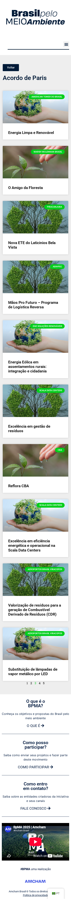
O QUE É (34, 726)
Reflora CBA (18, 486)
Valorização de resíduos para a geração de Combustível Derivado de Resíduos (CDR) (34, 609)
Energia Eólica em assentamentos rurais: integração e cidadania (27, 366)
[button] (66, 44)
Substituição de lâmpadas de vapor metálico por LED (32, 671)
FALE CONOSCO (33, 808)
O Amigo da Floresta (25, 188)
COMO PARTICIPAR (34, 767)
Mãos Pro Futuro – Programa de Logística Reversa (33, 304)
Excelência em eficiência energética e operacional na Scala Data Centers (31, 545)
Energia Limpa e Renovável (31, 133)
